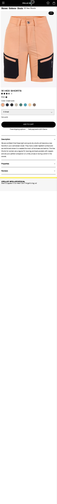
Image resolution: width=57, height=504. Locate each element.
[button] (3, 3)
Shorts (20, 8)
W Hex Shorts (30, 8)
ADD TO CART (28, 124)
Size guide (4, 117)
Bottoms (12, 8)
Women (4, 8)
